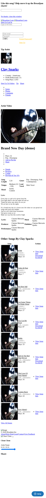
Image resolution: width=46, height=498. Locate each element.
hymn (20, 250)
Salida (20, 338)
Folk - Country (23, 325)
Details (7, 169)
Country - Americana (22, 271)
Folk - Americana (24, 289)
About (3, 434)
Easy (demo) (22, 409)
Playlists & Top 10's (12, 175)
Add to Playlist (10, 160)
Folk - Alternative (24, 360)
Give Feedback (29, 434)
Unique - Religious (21, 254)
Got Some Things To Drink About (24, 303)
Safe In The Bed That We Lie (24, 357)
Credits (7, 173)
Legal (16, 434)
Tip (17, 83)
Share (22, 83)
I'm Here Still (22, 287)
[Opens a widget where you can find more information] (37, 494)
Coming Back (23, 392)
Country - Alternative (22, 307)
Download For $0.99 (39, 257)
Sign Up (22, 43)
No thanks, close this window (11, 16)
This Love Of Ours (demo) (23, 374)
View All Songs (6, 423)
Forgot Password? (25, 39)
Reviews (8, 171)
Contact (21, 434)
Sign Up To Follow (8, 83)
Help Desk (9, 434)
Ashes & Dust (23, 268)
